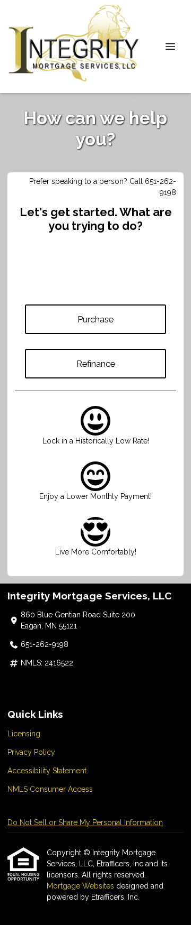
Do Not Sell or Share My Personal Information (85, 822)
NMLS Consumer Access (50, 789)
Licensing (23, 733)
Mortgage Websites (81, 886)
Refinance (95, 363)
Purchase (95, 319)
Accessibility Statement (46, 770)
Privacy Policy (31, 752)
